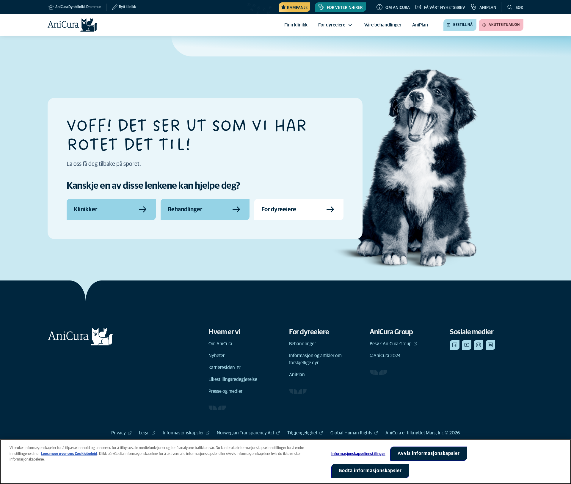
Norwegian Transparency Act (245, 433)
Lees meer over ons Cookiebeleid (69, 454)
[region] (285, 461)
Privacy (118, 433)
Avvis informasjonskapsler (429, 453)
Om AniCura (220, 343)
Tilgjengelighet (302, 433)
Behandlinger (302, 343)
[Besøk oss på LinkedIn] (490, 345)
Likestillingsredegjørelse (232, 379)
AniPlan (297, 374)
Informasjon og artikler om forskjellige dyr (315, 359)
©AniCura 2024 (385, 355)
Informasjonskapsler (183, 433)
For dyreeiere (331, 25)
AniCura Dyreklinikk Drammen (78, 7)
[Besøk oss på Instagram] (478, 345)
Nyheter (216, 355)
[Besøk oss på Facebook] (454, 345)
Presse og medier (225, 391)
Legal (144, 433)
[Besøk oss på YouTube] (466, 345)
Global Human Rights (351, 433)
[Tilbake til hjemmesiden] (73, 25)
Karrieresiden (221, 367)
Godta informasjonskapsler (370, 470)
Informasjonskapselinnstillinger (358, 454)
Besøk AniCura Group (391, 343)
